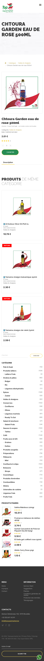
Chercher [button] (36, 355)
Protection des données (32, 598)
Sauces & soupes (10, 428)
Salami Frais (10, 424)
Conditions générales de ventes (32, 594)
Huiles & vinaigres (24, 63)
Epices (6, 392)
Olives (7, 410)
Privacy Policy (26, 636)
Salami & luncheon (10, 421)
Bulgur (7, 381)
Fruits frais (7, 497)
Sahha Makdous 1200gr (24, 507)
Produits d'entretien (11, 479)
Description (8, 162)
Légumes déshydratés (14, 389)
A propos (5, 588)
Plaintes (26, 591)
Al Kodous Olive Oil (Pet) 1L (17, 224)
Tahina (7, 432)
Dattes (7, 446)
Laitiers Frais (10, 374)
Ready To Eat (10, 417)
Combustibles (9, 482)
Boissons (7, 468)
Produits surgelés (10, 450)
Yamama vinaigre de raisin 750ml (19, 330)
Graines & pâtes (9, 378)
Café (5, 435)
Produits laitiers (9, 371)
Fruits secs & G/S (10, 439)
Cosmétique (8, 475)
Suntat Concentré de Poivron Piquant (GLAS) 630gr (27, 530)
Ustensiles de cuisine (12, 490)
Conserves (7, 403)
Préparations (8, 453)
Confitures (9, 406)
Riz (6, 385)
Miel (6, 460)
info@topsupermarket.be (10, 621)
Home (4, 586)
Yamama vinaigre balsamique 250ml (21, 277)
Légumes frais (9, 493)
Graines (8, 442)
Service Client (28, 586)
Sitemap (34, 636)
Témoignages (28, 600)
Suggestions (28, 588)
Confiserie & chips (10, 464)
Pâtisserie (7, 457)
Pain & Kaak (8, 367)
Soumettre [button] (22, 654)
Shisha (6, 486)
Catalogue (12, 63)
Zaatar (7, 396)
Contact (4, 591)
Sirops (7, 471)
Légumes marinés (12, 414)
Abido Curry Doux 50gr (24, 550)
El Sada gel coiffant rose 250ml (27, 539)
